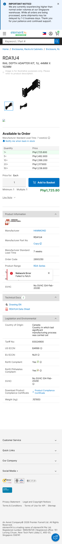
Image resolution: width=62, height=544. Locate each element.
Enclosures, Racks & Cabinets (27, 49)
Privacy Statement (11, 501)
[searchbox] (28, 41)
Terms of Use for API (34, 505)
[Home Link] (24, 33)
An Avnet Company (12, 522)
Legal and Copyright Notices (37, 501)
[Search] (56, 41)
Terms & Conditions (12, 505)
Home (6, 49)
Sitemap (52, 505)
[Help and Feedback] (55, 537)
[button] (4, 33)
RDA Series (39, 266)
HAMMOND (40, 230)
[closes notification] (58, 4)
